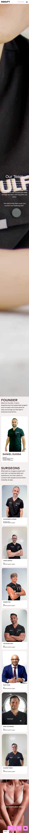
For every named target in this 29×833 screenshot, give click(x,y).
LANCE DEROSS (7, 560)
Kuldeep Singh (8, 768)
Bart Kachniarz (8, 726)
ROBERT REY (7, 602)
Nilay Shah (6, 685)
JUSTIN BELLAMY (8, 643)
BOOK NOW (21, 2)
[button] (27, 2)
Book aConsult (11, 828)
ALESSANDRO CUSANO (9, 519)
